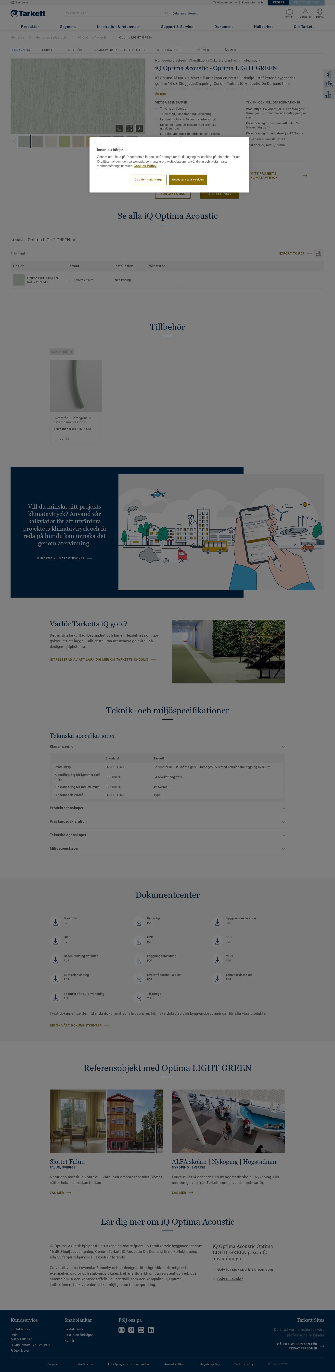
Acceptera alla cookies (188, 179)
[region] (169, 165)
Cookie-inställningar (149, 179)
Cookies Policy (145, 166)
